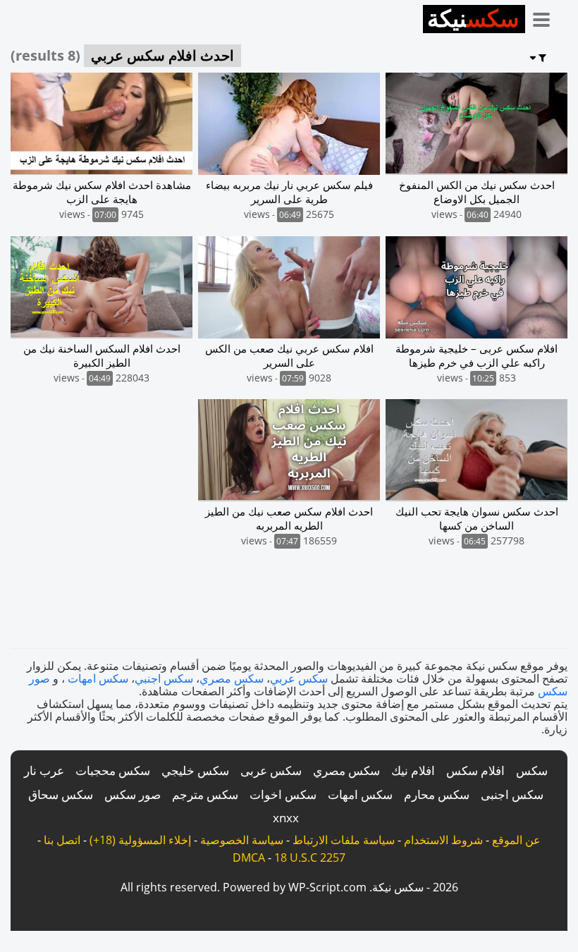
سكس (532, 770)
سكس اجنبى (512, 794)
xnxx (286, 818)
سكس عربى (271, 770)
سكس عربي (299, 678)
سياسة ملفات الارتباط (344, 840)
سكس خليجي (195, 770)
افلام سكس (475, 770)
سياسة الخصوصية (241, 840)
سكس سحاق (60, 794)
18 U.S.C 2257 (309, 857)
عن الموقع (516, 840)
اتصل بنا (62, 840)
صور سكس (132, 794)
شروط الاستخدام (443, 840)
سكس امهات (98, 678)
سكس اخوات (283, 794)
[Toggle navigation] (546, 17)
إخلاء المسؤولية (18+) (140, 840)
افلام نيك (413, 770)
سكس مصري (231, 678)
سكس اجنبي (164, 678)
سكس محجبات (112, 770)
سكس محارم (436, 794)
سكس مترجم (205, 794)
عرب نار (44, 770)
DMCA (249, 857)
